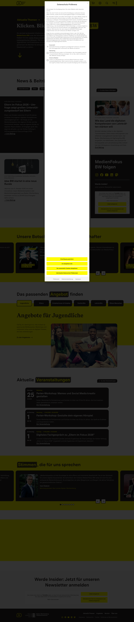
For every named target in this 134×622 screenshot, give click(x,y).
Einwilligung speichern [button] (67, 259)
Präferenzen (56, 279)
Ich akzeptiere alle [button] (67, 263)
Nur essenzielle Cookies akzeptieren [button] (67, 268)
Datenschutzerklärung (66, 24)
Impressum (78, 279)
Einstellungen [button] (74, 27)
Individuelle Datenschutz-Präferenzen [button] (67, 273)
